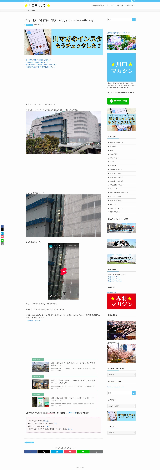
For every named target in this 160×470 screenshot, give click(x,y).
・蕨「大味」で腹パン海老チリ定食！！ (37, 60)
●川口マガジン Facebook (114, 281)
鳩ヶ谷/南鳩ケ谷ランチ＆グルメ (119, 192)
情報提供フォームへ (34, 320)
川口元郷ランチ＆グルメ (117, 185)
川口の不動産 (114, 154)
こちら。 (47, 421)
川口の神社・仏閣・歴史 (117, 181)
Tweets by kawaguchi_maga (115, 387)
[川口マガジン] (37, 5)
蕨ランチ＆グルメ (115, 212)
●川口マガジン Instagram (114, 279)
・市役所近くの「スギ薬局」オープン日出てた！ (40, 64)
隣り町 (112, 150)
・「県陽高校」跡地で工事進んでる (36, 62)
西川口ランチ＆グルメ (116, 177)
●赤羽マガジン (111, 292)
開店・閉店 (113, 204)
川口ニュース (30, 24)
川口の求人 (113, 165)
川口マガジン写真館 (115, 196)
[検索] (134, 1)
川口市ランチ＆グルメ (116, 208)
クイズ (112, 162)
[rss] (132, 1)
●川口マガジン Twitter (113, 277)
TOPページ (72, 413)
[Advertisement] (63, 84)
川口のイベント (114, 158)
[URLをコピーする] (96, 451)
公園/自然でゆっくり (116, 169)
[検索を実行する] (134, 19)
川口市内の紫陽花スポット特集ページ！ (119, 33)
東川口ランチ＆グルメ (116, 200)
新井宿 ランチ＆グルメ (116, 142)
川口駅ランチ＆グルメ (116, 173)
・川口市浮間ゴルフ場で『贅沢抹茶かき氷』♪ (39, 67)
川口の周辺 (113, 146)
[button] (30, 451)
